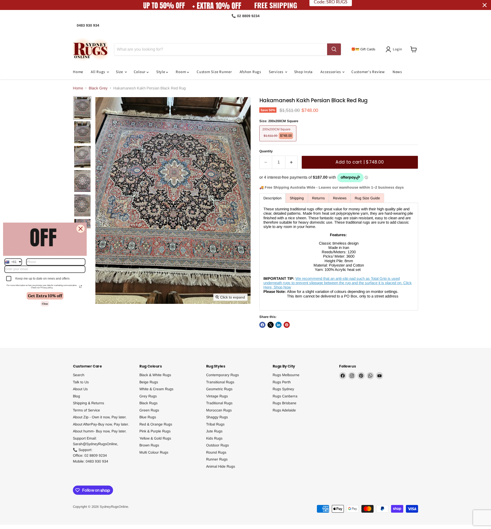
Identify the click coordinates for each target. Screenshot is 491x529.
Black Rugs (148, 403)
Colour (140, 72)
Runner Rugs (217, 459)
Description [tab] (272, 198)
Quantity (266, 151)
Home (78, 72)
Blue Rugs (147, 417)
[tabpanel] (338, 256)
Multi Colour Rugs (153, 452)
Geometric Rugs (219, 389)
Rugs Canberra (285, 396)
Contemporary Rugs (222, 375)
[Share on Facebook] (262, 325)
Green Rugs (149, 410)
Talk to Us (81, 382)
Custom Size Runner (214, 72)
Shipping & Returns (88, 403)
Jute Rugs (214, 431)
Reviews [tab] (340, 198)
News (397, 72)
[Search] (334, 49)
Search (78, 375)
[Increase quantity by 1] (291, 162)
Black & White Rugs (155, 375)
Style (161, 72)
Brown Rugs (149, 445)
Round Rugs (216, 452)
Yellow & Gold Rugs (155, 438)
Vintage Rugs (217, 396)
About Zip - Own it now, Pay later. (100, 417)
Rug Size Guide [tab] (367, 198)
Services (276, 72)
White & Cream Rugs (156, 389)
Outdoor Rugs (217, 445)
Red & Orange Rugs (155, 424)
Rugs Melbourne (286, 375)
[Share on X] (270, 325)
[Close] (80, 229)
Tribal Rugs (215, 424)
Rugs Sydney (283, 389)
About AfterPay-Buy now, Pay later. (101, 424)
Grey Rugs (148, 396)
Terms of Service (86, 410)
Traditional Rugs (219, 403)
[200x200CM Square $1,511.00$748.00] (278, 142)
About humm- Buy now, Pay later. (100, 431)
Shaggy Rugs (217, 417)
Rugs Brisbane (284, 403)
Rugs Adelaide (284, 410)
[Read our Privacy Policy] (80, 286)
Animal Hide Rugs (220, 466)
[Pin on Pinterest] (287, 325)
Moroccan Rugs (219, 410)
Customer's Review (368, 72)
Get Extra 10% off (45, 295)
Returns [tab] (318, 198)
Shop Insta (303, 72)
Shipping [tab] (297, 198)
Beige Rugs (148, 382)
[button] (395, 49)
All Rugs (98, 72)
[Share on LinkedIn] (278, 325)
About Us (80, 389)
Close (45, 303)
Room (181, 72)
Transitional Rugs (220, 382)
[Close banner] (484, 5)
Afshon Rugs (250, 72)
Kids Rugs (214, 438)
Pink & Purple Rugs (155, 431)
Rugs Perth (282, 382)
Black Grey (98, 88)
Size (120, 72)
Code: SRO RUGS (330, 5)
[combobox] (13, 262)
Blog (76, 396)
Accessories (331, 72)
